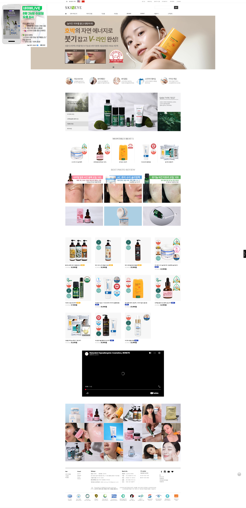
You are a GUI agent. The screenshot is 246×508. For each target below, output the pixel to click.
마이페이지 (164, 1)
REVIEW (172, 1)
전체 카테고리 (73, 13)
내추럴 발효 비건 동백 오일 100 (163, 303)
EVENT (142, 13)
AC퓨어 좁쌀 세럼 (129, 340)
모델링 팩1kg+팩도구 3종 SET (73, 340)
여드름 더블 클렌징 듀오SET (102, 340)
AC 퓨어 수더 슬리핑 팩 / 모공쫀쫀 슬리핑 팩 (166, 265)
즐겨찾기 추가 (72, 1)
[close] (42, 45)
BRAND (129, 13)
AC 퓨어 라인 (70, 114)
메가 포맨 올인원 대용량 (131, 265)
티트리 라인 (70, 123)
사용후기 (156, 13)
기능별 (103, 13)
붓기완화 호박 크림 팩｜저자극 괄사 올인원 (136, 303)
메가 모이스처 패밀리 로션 (102, 265)
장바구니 (157, 1)
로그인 (143, 1)
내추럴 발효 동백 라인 (73, 119)
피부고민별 (89, 13)
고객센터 (179, 1)
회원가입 (150, 1)
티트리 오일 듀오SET (70, 303)
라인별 (116, 13)
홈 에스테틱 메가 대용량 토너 (73, 265)
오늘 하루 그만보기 (32, 45)
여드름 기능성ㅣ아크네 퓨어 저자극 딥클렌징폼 (107, 303)
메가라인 (69, 128)
